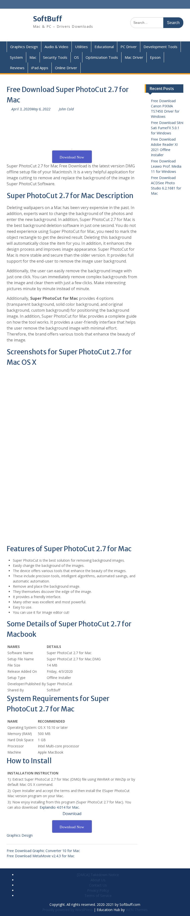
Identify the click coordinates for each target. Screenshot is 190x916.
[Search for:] (156, 22)
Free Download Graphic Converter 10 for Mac (43, 850)
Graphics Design (24, 46)
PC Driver (128, 46)
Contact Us (98, 885)
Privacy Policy (98, 890)
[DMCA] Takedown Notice (98, 874)
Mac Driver (134, 57)
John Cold (66, 109)
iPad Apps (39, 67)
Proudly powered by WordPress (67, 909)
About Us (98, 880)
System (16, 57)
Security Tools (55, 57)
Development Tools (160, 46)
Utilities (81, 46)
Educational (104, 46)
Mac (32, 57)
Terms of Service (98, 895)
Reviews (17, 67)
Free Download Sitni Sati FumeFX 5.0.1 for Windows (167, 127)
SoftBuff (47, 18)
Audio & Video (56, 46)
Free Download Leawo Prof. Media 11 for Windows (166, 166)
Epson (155, 57)
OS (76, 57)
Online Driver (66, 67)
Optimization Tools (102, 57)
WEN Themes (137, 909)
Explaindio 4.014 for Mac (59, 807)
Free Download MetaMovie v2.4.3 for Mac (40, 856)
